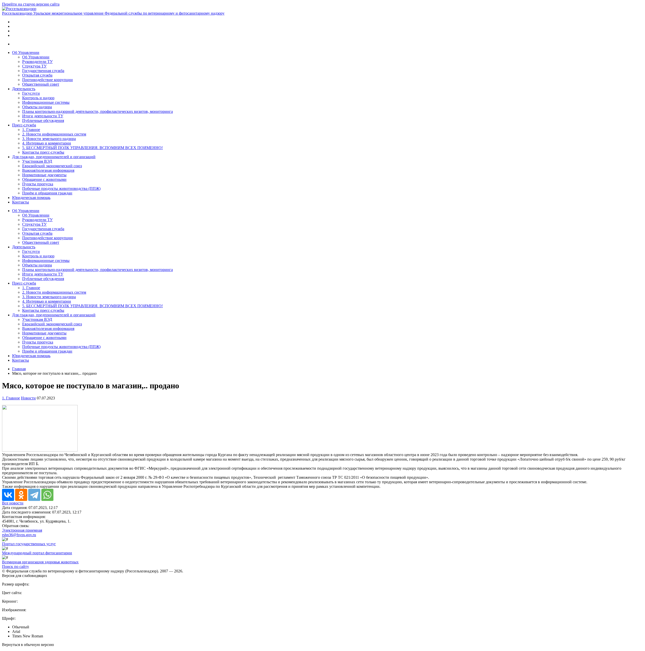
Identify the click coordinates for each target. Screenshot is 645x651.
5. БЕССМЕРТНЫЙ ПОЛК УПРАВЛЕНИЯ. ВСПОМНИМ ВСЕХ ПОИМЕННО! (92, 148)
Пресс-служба (24, 125)
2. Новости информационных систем (54, 134)
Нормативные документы (44, 175)
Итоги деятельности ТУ (42, 116)
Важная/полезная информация (48, 170)
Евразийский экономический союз (52, 166)
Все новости (12, 503)
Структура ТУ (34, 66)
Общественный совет (40, 84)
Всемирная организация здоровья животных (40, 562)
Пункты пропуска (37, 184)
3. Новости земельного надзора (49, 138)
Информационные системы (46, 102)
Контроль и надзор (38, 98)
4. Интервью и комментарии (46, 143)
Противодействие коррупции (47, 80)
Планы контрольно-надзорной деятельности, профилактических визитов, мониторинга (97, 111)
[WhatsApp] (47, 495)
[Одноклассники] (21, 495)
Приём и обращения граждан (47, 193)
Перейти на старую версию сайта (30, 4)
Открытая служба (37, 75)
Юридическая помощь (31, 197)
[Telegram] (34, 495)
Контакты (20, 202)
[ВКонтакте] (8, 495)
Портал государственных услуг (29, 544)
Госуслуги (31, 93)
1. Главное (31, 129)
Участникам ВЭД (37, 161)
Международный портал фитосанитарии (37, 553)
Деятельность (23, 89)
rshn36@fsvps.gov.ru (19, 535)
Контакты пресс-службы (43, 152)
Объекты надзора (37, 107)
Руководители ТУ (37, 61)
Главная (19, 369)
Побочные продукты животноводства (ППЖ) (61, 188)
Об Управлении (25, 52)
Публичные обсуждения (43, 120)
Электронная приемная (22, 530)
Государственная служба (43, 70)
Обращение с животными (44, 179)
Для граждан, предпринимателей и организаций (53, 157)
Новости (28, 398)
